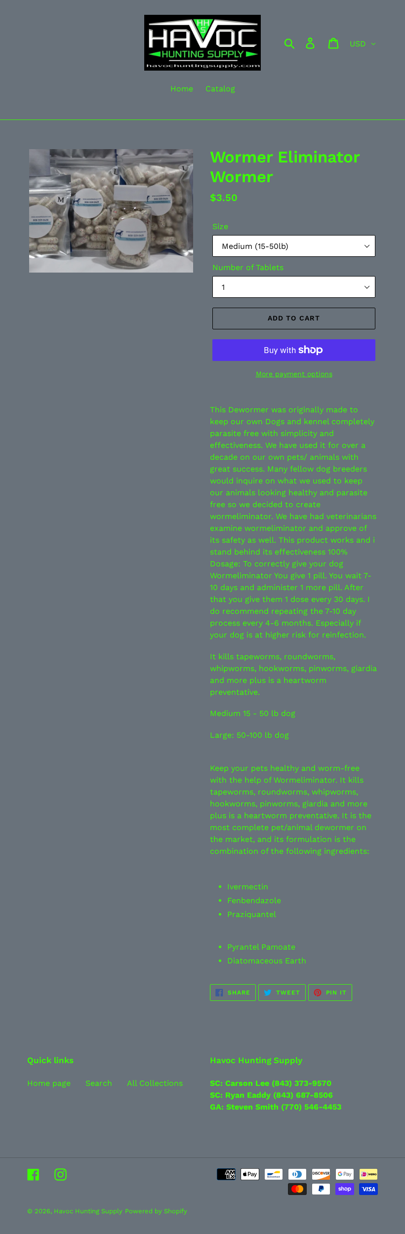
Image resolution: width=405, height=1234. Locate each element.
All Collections (155, 1083)
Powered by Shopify (156, 1211)
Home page (49, 1083)
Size (220, 226)
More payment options (294, 374)
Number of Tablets (248, 267)
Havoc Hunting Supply (88, 1211)
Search (98, 1083)
